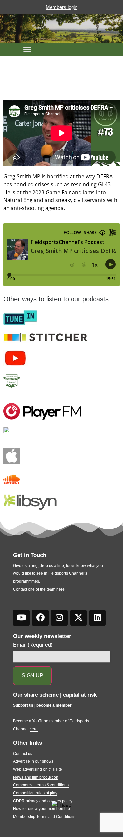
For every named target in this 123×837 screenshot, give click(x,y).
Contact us (22, 753)
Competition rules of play (35, 793)
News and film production (35, 777)
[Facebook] (40, 618)
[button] (27, 49)
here (60, 589)
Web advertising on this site (37, 769)
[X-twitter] (78, 618)
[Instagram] (59, 618)
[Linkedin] (97, 618)
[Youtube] (21, 618)
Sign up (32, 675)
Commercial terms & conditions (41, 785)
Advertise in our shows (33, 761)
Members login (61, 7)
